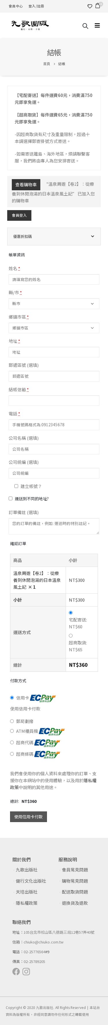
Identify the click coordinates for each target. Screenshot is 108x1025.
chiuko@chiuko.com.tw (43, 942)
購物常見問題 (75, 881)
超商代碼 (25, 742)
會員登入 (19, 215)
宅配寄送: (78, 623)
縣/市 (15, 292)
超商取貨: (78, 646)
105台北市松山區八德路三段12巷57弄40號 (59, 932)
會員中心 (16, 5)
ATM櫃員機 (27, 731)
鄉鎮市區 (19, 317)
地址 (14, 341)
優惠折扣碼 (22, 236)
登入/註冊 (36, 5)
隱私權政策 (26, 903)
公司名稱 (24, 438)
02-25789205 (35, 961)
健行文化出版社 (31, 881)
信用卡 (23, 698)
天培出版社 (26, 892)
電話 (14, 413)
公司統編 (24, 462)
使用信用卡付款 (28, 816)
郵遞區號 (24, 365)
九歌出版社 (26, 870)
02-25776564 (35, 951)
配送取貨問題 (75, 892)
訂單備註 (24, 512)
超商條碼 (25, 754)
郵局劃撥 (24, 721)
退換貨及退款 (75, 903)
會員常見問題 (75, 870)
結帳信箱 (19, 389)
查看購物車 (26, 184)
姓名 (14, 268)
